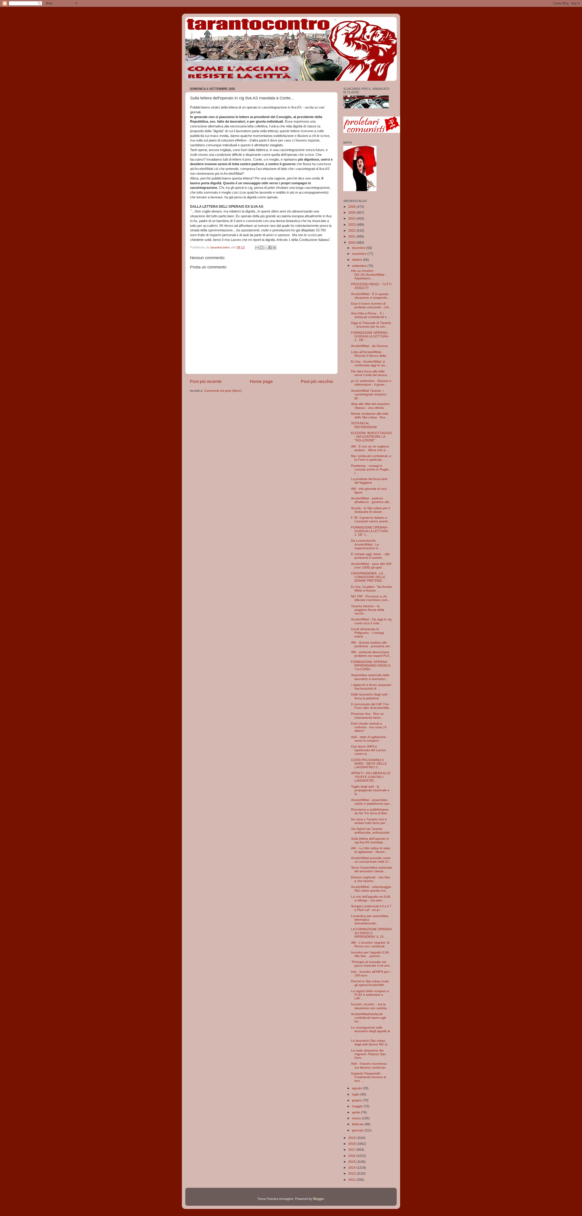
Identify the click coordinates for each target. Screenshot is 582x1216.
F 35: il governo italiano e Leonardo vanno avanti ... (371, 519)
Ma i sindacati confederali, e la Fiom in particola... (371, 457)
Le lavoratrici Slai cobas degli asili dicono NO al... (370, 1042)
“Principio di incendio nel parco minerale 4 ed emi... (371, 963)
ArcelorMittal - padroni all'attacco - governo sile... (371, 500)
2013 (352, 1173)
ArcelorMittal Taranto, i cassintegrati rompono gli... (368, 394)
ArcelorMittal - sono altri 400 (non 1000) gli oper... (371, 565)
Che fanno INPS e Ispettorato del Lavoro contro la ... (368, 750)
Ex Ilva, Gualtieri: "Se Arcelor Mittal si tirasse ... (371, 588)
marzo (357, 1118)
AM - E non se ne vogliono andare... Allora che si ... (370, 448)
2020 (352, 242)
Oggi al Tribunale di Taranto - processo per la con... (371, 324)
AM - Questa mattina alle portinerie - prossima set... (371, 644)
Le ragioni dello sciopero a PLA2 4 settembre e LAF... (370, 994)
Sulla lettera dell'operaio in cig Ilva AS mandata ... (370, 840)
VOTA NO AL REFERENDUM (364, 425)
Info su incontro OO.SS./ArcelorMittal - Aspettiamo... (368, 274)
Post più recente (206, 381)
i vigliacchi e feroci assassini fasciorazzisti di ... (371, 686)
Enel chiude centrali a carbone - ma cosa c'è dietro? (368, 727)
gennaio (358, 1130)
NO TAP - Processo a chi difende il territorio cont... (370, 598)
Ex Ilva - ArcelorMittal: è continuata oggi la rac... (369, 363)
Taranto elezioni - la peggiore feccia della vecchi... (367, 609)
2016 (352, 1156)
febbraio (358, 1124)
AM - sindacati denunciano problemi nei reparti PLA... (371, 653)
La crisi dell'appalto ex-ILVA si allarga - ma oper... (370, 898)
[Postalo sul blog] (261, 247)
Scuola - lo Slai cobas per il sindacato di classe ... (370, 509)
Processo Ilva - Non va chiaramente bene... (367, 715)
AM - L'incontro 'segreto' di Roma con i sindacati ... (370, 944)
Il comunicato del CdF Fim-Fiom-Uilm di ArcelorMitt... (371, 706)
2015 (352, 1161)
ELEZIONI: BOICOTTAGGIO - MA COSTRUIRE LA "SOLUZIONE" (371, 436)
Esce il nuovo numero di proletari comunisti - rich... (371, 305)
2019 (352, 1138)
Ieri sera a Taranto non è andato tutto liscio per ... (370, 821)
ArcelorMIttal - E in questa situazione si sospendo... (370, 295)
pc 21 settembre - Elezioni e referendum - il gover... (371, 382)
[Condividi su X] (265, 247)
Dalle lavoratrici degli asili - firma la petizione (370, 696)
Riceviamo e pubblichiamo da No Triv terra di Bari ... (371, 811)
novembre (359, 253)
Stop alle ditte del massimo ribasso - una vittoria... (370, 405)
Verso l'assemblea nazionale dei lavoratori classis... (371, 869)
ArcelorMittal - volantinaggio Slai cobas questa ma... (371, 888)
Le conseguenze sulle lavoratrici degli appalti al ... (370, 1031)
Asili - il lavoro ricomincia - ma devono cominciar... (369, 1065)
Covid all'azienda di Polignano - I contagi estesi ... (367, 632)
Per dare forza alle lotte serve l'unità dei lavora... (370, 373)
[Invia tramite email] (257, 247)
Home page (261, 381)
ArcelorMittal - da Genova (369, 346)
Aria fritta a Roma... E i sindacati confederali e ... (370, 315)
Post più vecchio (317, 381)
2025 (352, 212)
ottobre (357, 259)
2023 (352, 224)
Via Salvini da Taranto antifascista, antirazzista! (370, 830)
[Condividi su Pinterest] (274, 247)
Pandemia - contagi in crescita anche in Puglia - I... (371, 469)
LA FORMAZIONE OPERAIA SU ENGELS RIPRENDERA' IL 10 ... (371, 933)
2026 (352, 206)
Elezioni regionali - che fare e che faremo (370, 879)
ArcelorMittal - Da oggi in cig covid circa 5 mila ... (371, 621)
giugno (357, 1100)
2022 (352, 230)
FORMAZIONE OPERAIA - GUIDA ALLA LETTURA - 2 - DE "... (370, 336)
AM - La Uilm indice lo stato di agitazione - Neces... (370, 850)
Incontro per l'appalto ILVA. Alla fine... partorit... (370, 954)
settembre (359, 266)
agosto (357, 1088)
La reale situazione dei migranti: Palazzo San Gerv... (368, 1054)
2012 (352, 1179)
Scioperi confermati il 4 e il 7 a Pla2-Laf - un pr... (371, 908)
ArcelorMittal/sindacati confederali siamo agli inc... (368, 1017)
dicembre (359, 248)
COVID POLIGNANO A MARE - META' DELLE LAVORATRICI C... (369, 763)
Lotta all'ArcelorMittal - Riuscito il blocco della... (370, 353)
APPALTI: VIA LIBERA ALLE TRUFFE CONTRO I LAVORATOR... (370, 776)
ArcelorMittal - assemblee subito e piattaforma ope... (371, 801)
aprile (356, 1112)
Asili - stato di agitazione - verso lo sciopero (369, 738)
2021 (352, 236)
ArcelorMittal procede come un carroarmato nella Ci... (371, 859)
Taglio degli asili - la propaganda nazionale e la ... (370, 790)
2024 (352, 218)
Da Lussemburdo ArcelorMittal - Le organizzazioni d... (366, 544)
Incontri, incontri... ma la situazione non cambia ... (370, 1006)
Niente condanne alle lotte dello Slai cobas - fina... (370, 415)
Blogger (318, 1199)
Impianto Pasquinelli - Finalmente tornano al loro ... (368, 1077)
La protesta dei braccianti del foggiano (369, 480)
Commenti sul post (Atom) (223, 390)
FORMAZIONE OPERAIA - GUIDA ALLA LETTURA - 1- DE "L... (370, 531)
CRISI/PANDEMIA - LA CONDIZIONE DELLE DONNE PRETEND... (368, 577)
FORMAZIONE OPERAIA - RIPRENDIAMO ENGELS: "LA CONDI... (371, 665)
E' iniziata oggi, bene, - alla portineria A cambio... (370, 555)
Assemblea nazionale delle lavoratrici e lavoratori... (370, 676)
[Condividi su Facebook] (270, 247)
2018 (352, 1143)
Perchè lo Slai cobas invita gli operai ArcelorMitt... (370, 983)
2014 (352, 1167)
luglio (356, 1094)
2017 (352, 1149)
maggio (358, 1106)
